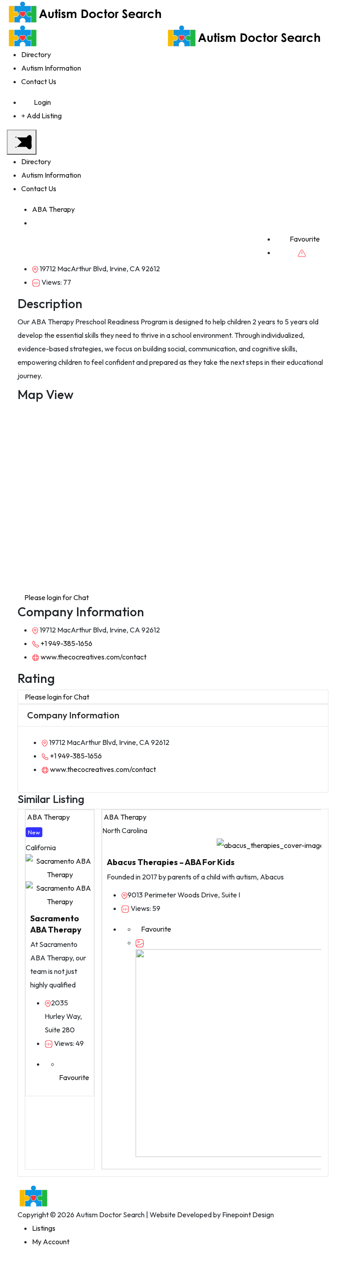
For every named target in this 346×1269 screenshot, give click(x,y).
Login (42, 102)
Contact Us (38, 81)
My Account (50, 1241)
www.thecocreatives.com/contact (92, 656)
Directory (36, 54)
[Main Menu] (21, 142)
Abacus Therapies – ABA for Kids (171, 862)
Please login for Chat (56, 597)
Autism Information (51, 67)
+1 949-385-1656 (65, 643)
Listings (43, 1228)
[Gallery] (140, 942)
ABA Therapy (53, 209)
